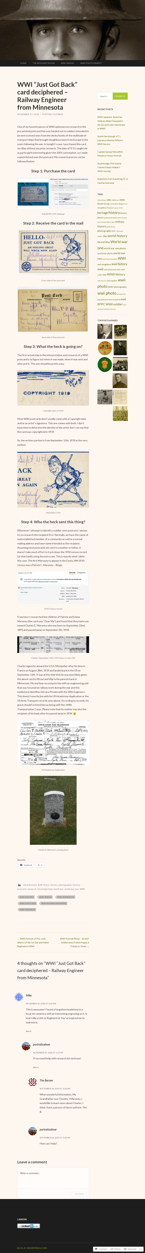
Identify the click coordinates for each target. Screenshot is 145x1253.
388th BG (115, 200)
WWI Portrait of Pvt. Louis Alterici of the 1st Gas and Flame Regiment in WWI (33, 942)
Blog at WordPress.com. (32, 1248)
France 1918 (118, 208)
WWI (82, 889)
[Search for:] (112, 96)
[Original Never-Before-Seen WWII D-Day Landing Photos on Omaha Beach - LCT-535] (120, 365)
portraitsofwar (52, 114)
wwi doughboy (104, 264)
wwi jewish (45, 897)
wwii (100, 269)
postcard (21, 889)
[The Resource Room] (120, 397)
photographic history (69, 885)
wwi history (27, 897)
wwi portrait (121, 294)
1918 (112, 204)
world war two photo (110, 259)
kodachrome (116, 218)
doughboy (102, 208)
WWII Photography (91, 63)
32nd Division (30, 885)
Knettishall (108, 218)
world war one (71, 889)
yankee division (110, 309)
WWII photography (117, 287)
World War (103, 242)
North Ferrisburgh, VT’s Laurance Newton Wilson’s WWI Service (110, 140)
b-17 (125, 204)
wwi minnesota (65, 897)
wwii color (116, 269)
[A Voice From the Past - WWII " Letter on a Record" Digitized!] (104, 348)
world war (58, 889)
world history (117, 236)
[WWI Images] (120, 332)
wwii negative (111, 281)
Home (23, 63)
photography (104, 230)
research (31, 889)
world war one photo (115, 248)
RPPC (114, 231)
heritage (102, 212)
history (53, 885)
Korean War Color (108, 222)
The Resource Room (44, 63)
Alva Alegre (119, 204)
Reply (29, 1031)
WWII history (116, 274)
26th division (101, 200)
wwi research (27, 909)
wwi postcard (28, 903)
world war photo (105, 253)
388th (109, 200)
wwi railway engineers (53, 903)
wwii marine (101, 281)
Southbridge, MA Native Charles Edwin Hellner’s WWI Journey (109, 167)
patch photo (110, 227)
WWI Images (67, 63)
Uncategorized (45, 889)
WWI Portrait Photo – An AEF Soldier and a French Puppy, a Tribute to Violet (74, 942)
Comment (79, 1194)
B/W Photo (43, 885)
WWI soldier (114, 304)
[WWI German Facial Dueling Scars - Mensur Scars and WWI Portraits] (104, 332)
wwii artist (108, 269)
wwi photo (106, 293)
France (110, 208)
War (105, 236)
